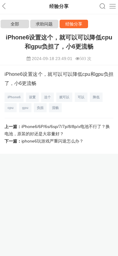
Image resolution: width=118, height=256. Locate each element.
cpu (11, 107)
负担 (40, 107)
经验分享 (73, 24)
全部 (15, 24)
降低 (96, 97)
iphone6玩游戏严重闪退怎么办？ (52, 141)
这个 (47, 97)
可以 (81, 97)
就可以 (64, 97)
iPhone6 (14, 97)
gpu (25, 107)
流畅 (55, 107)
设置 (32, 97)
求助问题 (44, 24)
